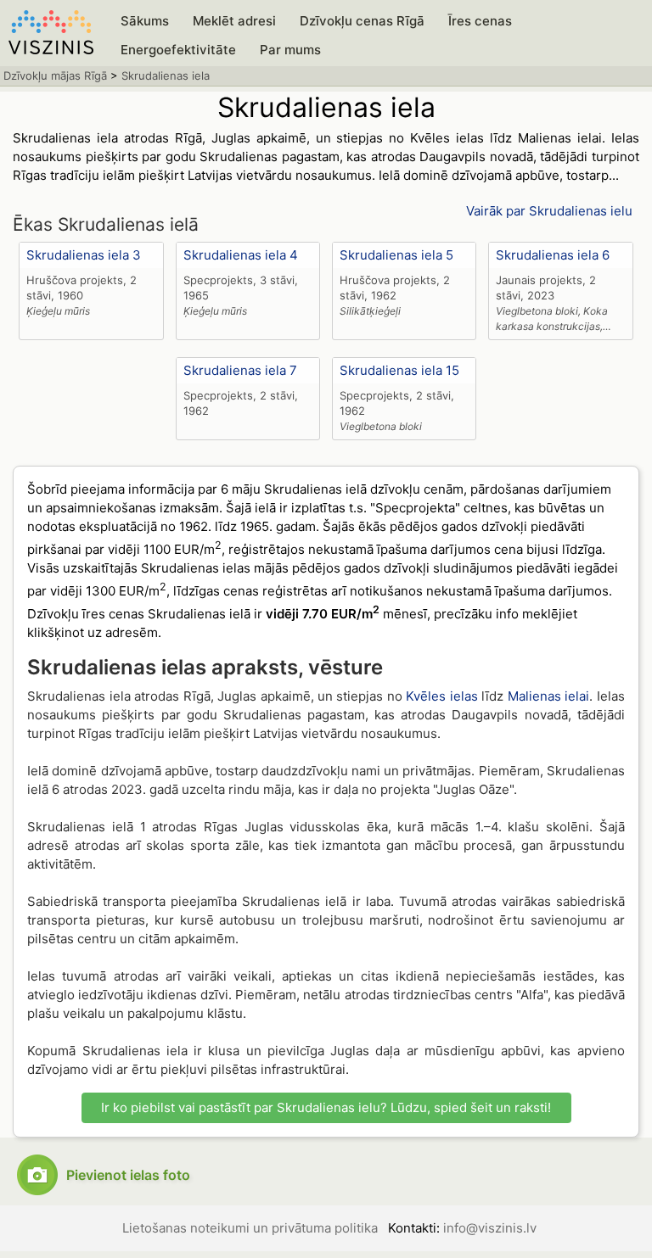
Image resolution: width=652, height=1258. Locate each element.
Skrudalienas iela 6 (553, 255)
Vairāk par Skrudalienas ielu (549, 211)
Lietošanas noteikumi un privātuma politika (250, 1228)
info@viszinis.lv (490, 1228)
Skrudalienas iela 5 (396, 255)
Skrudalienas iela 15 (399, 370)
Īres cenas (480, 21)
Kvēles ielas (441, 696)
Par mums (290, 50)
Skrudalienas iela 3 (83, 255)
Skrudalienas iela (165, 75)
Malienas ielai (548, 696)
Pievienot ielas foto (128, 1174)
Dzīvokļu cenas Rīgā (362, 21)
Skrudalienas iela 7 (240, 370)
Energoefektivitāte (178, 50)
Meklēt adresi (234, 21)
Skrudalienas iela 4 (240, 255)
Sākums (145, 21)
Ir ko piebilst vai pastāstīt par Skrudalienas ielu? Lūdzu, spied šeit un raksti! (326, 1107)
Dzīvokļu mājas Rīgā (55, 75)
